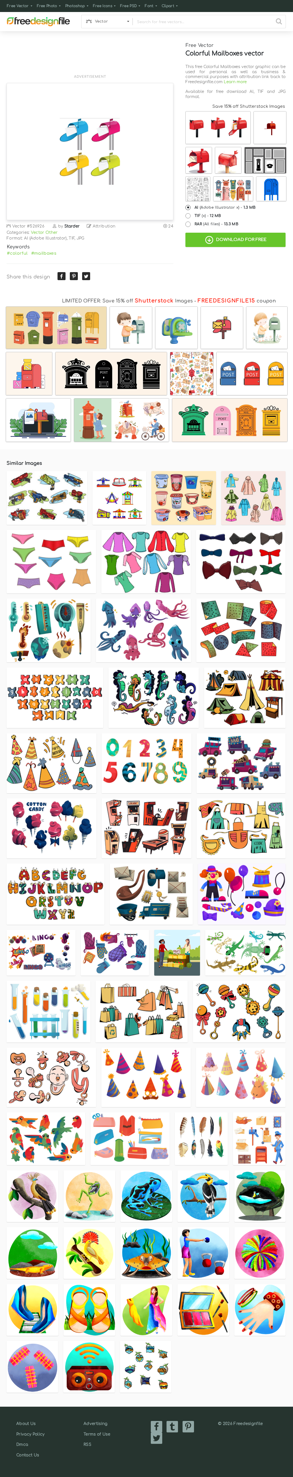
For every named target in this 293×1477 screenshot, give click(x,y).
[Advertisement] (90, 56)
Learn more (235, 82)
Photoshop (75, 6)
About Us (26, 1424)
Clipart (168, 6)
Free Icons (102, 6)
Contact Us (27, 1455)
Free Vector (18, 6)
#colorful (17, 253)
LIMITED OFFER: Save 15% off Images (127, 301)
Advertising (96, 1424)
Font (149, 6)
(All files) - (216, 224)
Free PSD (128, 6)
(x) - (208, 216)
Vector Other (44, 232)
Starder (72, 226)
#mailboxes (43, 253)
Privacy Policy (30, 1434)
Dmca (22, 1444)
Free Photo (47, 6)
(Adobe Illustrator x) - (225, 208)
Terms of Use (97, 1434)
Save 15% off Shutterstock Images (248, 106)
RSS (87, 1444)
